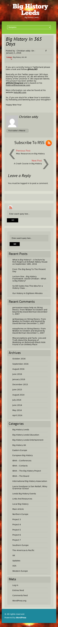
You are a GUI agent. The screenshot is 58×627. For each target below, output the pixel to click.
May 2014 (17, 410)
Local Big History (20, 504)
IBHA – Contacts (20, 466)
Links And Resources (22, 499)
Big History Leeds (30, 10)
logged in (24, 183)
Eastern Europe (19, 450)
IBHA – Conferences (21, 461)
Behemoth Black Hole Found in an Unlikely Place (28, 343)
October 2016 (18, 359)
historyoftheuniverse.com (18, 85)
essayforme (18, 329)
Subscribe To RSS (29, 143)
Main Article (18, 509)
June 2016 (17, 374)
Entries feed (18, 590)
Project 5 (16, 530)
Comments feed (20, 595)
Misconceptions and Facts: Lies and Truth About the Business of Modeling (29, 340)
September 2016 (20, 364)
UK (26, 57)
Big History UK (18, 57)
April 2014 (17, 415)
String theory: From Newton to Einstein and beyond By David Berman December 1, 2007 (29, 310)
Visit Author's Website (16, 130)
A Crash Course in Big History (28, 163)
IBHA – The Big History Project (26, 471)
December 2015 (20, 384)
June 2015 (17, 390)
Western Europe (20, 571)
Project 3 (16, 519)
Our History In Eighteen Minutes (27, 293)
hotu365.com (20, 92)
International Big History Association (29, 481)
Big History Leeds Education (25, 435)
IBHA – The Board (20, 476)
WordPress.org (19, 601)
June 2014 (17, 405)
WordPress (21, 618)
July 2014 (16, 400)
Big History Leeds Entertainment (27, 440)
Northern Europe (20, 514)
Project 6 (16, 535)
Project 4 (16, 524)
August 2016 (18, 369)
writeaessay (18, 319)
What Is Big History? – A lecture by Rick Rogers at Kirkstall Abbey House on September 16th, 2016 (29, 262)
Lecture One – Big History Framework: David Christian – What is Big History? (29, 278)
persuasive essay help (22, 307)
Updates (16, 561)
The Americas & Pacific (23, 550)
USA (14, 566)
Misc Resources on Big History (30, 154)
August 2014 (18, 395)
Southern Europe (20, 545)
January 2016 (18, 379)
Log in (15, 585)
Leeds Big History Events (24, 494)
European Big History (22, 455)
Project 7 (16, 540)
